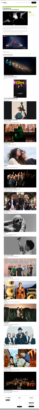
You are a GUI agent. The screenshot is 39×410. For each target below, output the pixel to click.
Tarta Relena (6, 322)
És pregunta (6, 323)
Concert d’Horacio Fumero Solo (11, 119)
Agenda (19, 399)
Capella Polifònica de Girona (10, 188)
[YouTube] (33, 402)
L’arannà (5, 165)
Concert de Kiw (7, 367)
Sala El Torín (20, 10)
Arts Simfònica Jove (8, 390)
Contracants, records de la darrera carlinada (12, 189)
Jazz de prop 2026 (7, 120)
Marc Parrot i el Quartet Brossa (10, 345)
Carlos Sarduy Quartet (8, 255)
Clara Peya (6, 232)
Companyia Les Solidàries (8, 277)
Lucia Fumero (7, 299)
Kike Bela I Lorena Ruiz (9, 142)
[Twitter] (30, 402)
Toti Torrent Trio (7, 210)
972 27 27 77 (31, 400)
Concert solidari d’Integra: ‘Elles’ (11, 98)
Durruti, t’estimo (7, 276)
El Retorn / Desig (7, 143)
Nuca (5, 233)
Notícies (19, 402)
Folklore (5, 300)
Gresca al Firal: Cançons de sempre (10, 76)
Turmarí (5, 166)
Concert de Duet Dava (9, 75)
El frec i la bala (6, 346)
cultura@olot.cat (31, 399)
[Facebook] (29, 402)
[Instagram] (31, 402)
